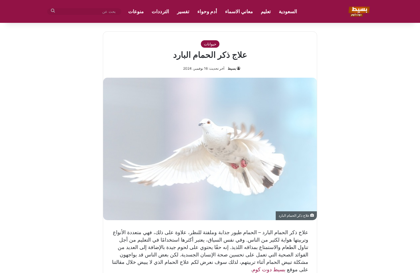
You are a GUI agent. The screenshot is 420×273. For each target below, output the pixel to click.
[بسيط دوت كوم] (358, 11)
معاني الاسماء (239, 11)
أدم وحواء (207, 11)
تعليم (266, 11)
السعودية (288, 11)
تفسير (183, 11)
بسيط (232, 68)
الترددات (160, 11)
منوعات (136, 11)
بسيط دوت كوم (268, 269)
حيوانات (210, 44)
